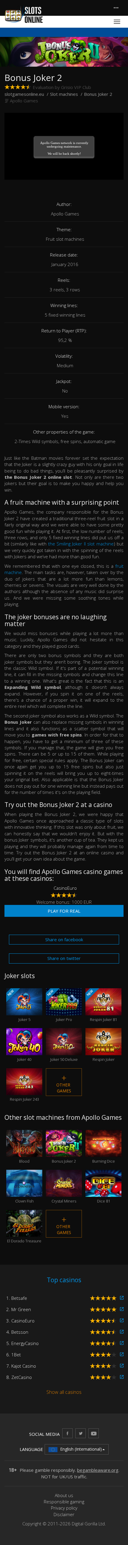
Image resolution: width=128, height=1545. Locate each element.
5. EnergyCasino (22, 1343)
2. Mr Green (18, 1309)
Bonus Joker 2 (64, 1151)
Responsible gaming (64, 1502)
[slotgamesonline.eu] (23, 14)
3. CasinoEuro (20, 1321)
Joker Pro (59, 1005)
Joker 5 (18, 1005)
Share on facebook (64, 939)
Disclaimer (64, 1514)
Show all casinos (64, 1392)
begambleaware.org (97, 1470)
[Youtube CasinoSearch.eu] (93, 1433)
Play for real (64, 911)
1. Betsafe (16, 1298)
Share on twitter (64, 958)
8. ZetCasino (19, 1377)
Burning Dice (103, 1151)
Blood (24, 1151)
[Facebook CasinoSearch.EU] (67, 1433)
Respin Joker (104, 1050)
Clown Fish (24, 1191)
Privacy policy (64, 1508)
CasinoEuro (65, 888)
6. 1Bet (13, 1355)
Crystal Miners (63, 1191)
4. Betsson (17, 1332)
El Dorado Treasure (24, 1231)
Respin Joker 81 (101, 1005)
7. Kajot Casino (21, 1366)
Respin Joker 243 (24, 1090)
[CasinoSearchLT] (80, 1433)
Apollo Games (24, 101)
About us (64, 1495)
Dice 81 (103, 1191)
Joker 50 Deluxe (64, 1050)
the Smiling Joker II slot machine (81, 544)
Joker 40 (24, 1050)
